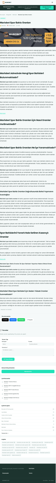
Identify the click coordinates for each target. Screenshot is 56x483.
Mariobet (15, 14)
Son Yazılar (51, 480)
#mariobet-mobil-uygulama (8, 452)
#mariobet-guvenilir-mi (7, 450)
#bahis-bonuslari (16, 455)
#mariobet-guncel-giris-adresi (39, 444)
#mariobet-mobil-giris (22, 452)
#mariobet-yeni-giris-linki (8, 447)
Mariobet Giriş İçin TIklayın (47, 7)
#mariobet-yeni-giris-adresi (23, 442)
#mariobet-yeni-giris (41, 447)
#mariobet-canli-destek (7, 444)
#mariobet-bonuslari (33, 452)
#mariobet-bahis (6, 455)
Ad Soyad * (4, 341)
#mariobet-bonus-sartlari (21, 447)
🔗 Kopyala (30, 319)
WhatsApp (21, 319)
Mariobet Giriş (28, 371)
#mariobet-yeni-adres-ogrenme (22, 444)
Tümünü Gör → (5, 433)
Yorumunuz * (5, 347)
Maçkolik (2, 259)
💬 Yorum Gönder (8, 359)
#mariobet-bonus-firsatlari (21, 450)
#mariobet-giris (48, 442)
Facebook (13, 319)
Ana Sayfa (2, 14)
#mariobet (32, 447)
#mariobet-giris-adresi (37, 442)
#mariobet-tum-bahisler (6, 309)
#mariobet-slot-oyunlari (34, 450)
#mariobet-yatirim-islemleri (8, 442)
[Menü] (52, 2)
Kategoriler (8, 14)
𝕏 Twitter (5, 319)
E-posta (30, 341)
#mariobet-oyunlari (44, 452)
